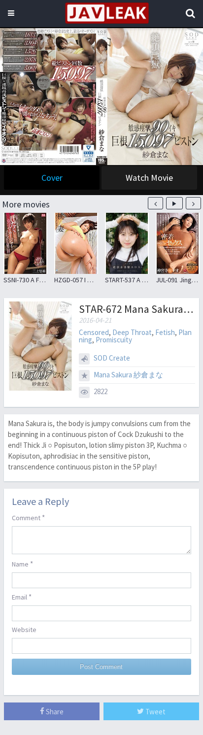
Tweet (155, 711)
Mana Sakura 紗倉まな (128, 374)
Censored (94, 332)
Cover (52, 177)
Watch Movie (149, 177)
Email (22, 596)
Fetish (165, 332)
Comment (28, 517)
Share (54, 711)
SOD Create (112, 358)
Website (24, 629)
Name (22, 563)
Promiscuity (114, 339)
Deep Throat (132, 332)
